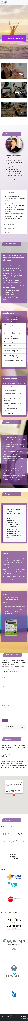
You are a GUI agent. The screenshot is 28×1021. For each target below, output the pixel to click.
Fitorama (20, 479)
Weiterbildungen (9, 224)
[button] (14, 796)
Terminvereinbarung (14, 38)
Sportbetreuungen (9, 228)
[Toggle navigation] (25, 2)
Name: (4, 677)
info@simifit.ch (11, 670)
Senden (5, 720)
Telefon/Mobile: (6, 696)
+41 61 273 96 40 (12, 672)
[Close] (21, 782)
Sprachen (7, 232)
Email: (3, 687)
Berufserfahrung (9, 192)
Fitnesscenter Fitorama (18, 444)
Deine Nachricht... (7, 705)
